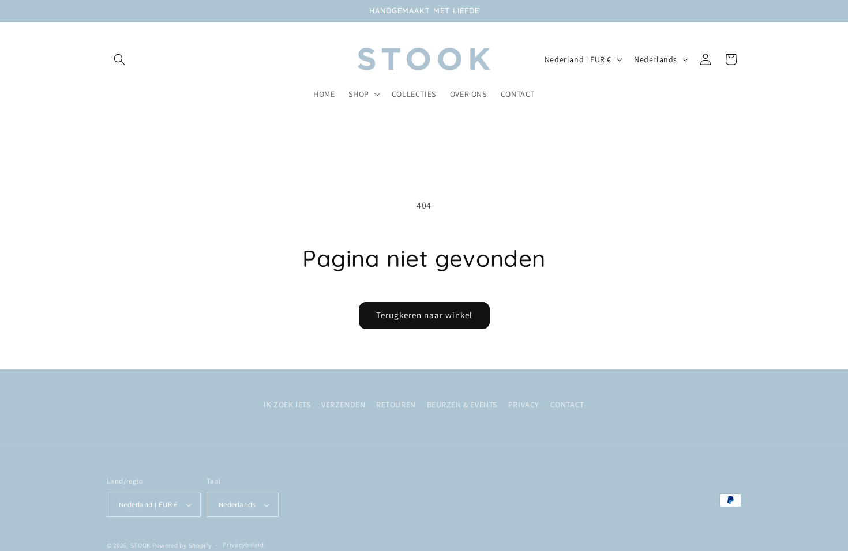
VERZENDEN (343, 404)
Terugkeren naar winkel (424, 315)
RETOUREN (396, 404)
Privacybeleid (243, 545)
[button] (119, 59)
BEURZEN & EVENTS (462, 404)
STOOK (141, 545)
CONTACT (567, 404)
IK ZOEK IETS (287, 404)
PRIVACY (523, 404)
